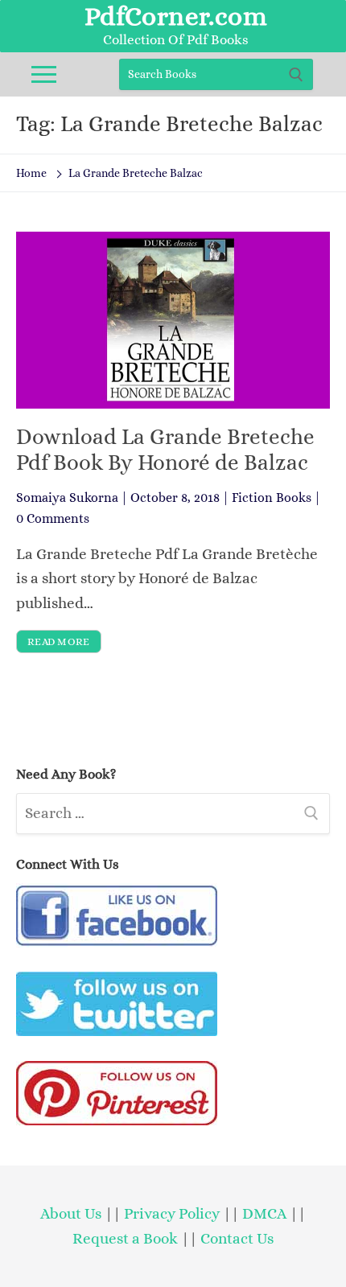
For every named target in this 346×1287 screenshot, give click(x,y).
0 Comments (52, 518)
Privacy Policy (172, 1213)
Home (31, 173)
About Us (70, 1213)
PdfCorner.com (175, 16)
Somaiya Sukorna (67, 497)
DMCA (264, 1213)
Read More (58, 641)
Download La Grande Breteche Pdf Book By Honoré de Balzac (165, 450)
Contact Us (237, 1238)
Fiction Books (271, 497)
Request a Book (126, 1238)
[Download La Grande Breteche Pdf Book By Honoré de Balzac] (173, 320)
